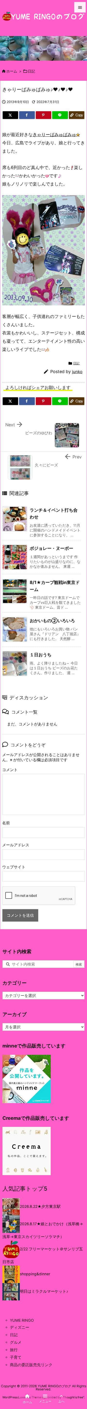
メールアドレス (15, 845)
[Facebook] (27, 115)
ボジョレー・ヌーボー (51, 548)
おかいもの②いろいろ (52, 620)
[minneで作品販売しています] (26, 1078)
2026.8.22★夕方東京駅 (40, 1206)
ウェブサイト (13, 867)
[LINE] (60, 115)
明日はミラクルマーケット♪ (44, 1291)
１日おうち (40, 654)
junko (77, 371)
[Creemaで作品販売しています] (26, 1150)
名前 (6, 823)
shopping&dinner (35, 1274)
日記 (31, 71)
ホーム (11, 71)
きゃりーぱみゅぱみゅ (54, 134)
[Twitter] (10, 115)
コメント (10, 769)
